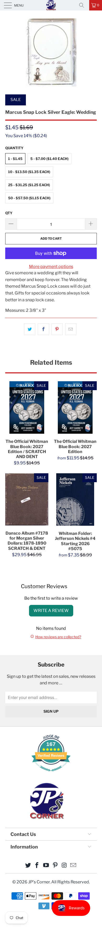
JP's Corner (51, 5)
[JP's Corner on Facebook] (37, 866)
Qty (9, 213)
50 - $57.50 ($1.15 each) (29, 198)
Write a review (51, 610)
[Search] (83, 5)
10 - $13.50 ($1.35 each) (29, 172)
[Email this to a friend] (70, 329)
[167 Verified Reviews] (51, 773)
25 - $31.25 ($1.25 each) (29, 185)
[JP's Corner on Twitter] (28, 866)
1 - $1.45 (15, 159)
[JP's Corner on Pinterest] (55, 866)
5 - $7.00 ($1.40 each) (49, 159)
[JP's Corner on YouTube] (46, 866)
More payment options (51, 266)
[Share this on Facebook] (43, 329)
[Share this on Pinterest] (57, 329)
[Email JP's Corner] (73, 866)
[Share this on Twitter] (29, 329)
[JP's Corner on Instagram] (64, 866)
